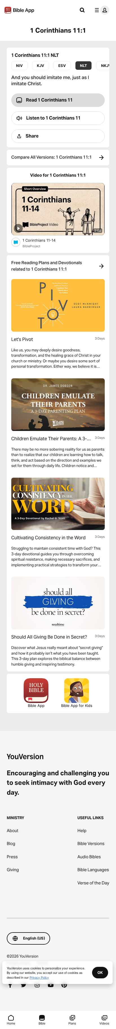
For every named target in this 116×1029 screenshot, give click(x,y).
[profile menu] (100, 10)
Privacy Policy (39, 977)
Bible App (36, 705)
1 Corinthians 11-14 (44, 240)
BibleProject (31, 246)
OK (100, 972)
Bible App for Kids (76, 705)
